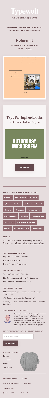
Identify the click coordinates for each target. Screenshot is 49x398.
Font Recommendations (14, 253)
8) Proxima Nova (33, 210)
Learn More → (24, 168)
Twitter (6, 356)
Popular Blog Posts (12, 288)
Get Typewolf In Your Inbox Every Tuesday (23, 331)
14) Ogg (7, 228)
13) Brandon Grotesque (26, 222)
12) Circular (8, 222)
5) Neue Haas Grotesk (33, 204)
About (24, 379)
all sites (26, 243)
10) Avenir (24, 216)
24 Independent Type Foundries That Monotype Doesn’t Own (22, 292)
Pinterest (7, 359)
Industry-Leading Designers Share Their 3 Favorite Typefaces (24, 302)
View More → (37, 228)
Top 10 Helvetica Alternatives (15, 264)
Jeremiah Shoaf (26, 316)
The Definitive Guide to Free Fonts (17, 281)
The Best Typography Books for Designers (20, 277)
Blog (27, 383)
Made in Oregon (10, 379)
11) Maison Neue (38, 216)
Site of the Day (11, 383)
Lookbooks (24, 27)
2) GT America (20, 197)
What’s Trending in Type (24, 17)
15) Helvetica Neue (21, 228)
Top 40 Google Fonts (11, 260)
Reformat (24, 40)
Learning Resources (30, 30)
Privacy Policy (9, 388)
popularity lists (37, 243)
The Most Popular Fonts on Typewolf (20, 192)
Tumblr (6, 363)
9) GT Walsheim (10, 216)
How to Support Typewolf (15, 310)
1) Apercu (8, 197)
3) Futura (33, 197)
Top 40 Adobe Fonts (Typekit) (15, 256)
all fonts (18, 243)
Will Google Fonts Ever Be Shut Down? (18, 297)
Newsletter (7, 367)
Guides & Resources (12, 270)
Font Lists (12, 27)
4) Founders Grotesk (12, 204)
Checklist (37, 27)
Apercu (29, 48)
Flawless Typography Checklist (16, 274)
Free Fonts (14, 30)
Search (6, 237)
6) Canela (8, 210)
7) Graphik (20, 210)
